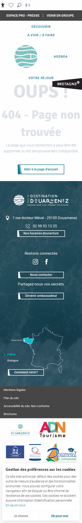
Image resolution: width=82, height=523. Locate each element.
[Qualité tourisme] (35, 452)
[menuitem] (41, 27)
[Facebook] (46, 262)
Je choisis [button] (21, 516)
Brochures (10, 414)
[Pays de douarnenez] (20, 429)
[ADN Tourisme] (52, 429)
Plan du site (11, 398)
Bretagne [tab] (12, 360)
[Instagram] (35, 262)
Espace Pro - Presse (22, 15)
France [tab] (11, 354)
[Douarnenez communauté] (61, 452)
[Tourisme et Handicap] (15, 452)
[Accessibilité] (3, 5)
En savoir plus (15, 505)
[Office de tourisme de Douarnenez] (41, 204)
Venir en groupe (60, 15)
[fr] (28, 5)
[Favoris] (11, 5)
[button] (19, 5)
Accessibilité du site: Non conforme (26, 406)
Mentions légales (15, 390)
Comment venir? (26, 372)
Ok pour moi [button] (59, 516)
